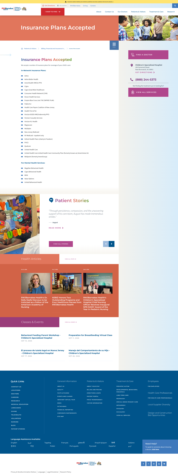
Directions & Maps (94, 393)
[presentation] (82, 219)
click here (155, 449)
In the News (61, 406)
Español (112, 446)
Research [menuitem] (171, 12)
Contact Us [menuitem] (109, 12)
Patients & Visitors (30, 48)
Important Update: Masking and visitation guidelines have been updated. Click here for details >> (90, 1)
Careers (93, 6)
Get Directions (50, 5)
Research (15, 401)
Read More (55, 228)
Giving (85, 6)
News (59, 403)
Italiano (131, 443)
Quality (60, 389)
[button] (175, 5)
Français (64, 443)
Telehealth (16, 415)
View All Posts (70, 259)
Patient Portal (92, 396)
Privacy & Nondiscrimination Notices (23, 472)
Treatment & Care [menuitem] (156, 12)
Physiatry (120, 408)
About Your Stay (93, 386)
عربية (29, 443)
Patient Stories (18, 429)
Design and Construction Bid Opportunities (160, 414)
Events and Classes (64, 396)
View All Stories (60, 244)
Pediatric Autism (122, 386)
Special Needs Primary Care (127, 402)
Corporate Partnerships (67, 413)
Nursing (14, 422)
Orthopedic (121, 405)
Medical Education (19, 404)
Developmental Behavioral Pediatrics (127, 391)
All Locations (63, 5)
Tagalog (47, 443)
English (14, 443)
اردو (129, 446)
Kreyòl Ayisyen (101, 443)
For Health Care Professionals (160, 398)
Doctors (15, 394)
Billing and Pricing (94, 389)
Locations (15, 390)
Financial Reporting (65, 409)
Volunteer (16, 418)
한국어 (13, 446)
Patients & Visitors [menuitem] (138, 12)
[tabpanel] (20, 224)
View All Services (146, 92)
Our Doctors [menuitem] (122, 12)
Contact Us (16, 387)
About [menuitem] (98, 12)
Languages (16, 408)
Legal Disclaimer (52, 472)
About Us (60, 386)
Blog (13, 425)
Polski (52, 446)
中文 (32, 446)
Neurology (120, 398)
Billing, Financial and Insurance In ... (53, 48)
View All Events (70, 322)
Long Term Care (122, 395)
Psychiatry (120, 412)
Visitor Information (94, 403)
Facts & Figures (63, 393)
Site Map (60, 416)
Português (74, 446)
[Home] (20, 9)
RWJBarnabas (75, 6)
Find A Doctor (144, 55)
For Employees (153, 386)
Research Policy (65, 472)
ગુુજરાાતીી (81, 443)
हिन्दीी (113, 443)
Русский (92, 446)
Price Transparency (94, 399)
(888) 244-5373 (145, 79)
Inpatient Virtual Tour (66, 399)
